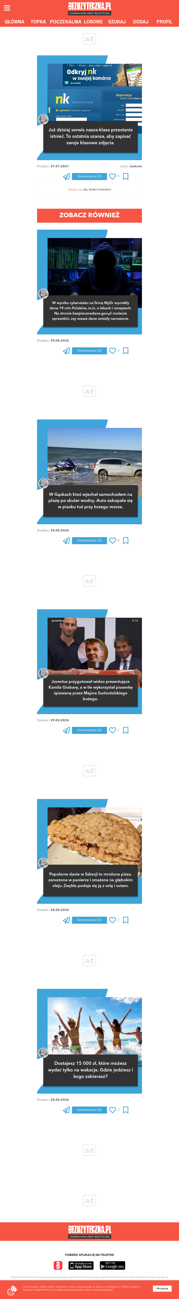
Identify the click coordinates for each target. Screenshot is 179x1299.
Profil (164, 22)
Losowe (93, 22)
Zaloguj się (75, 189)
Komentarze (89, 176)
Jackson (136, 166)
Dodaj (140, 22)
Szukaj (117, 22)
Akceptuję (162, 1288)
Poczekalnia (65, 22)
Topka (38, 22)
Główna (14, 22)
